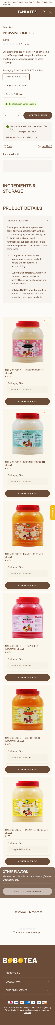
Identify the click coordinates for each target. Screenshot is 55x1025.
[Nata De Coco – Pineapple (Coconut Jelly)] (27, 801)
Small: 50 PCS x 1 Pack (16, 76)
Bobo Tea (8, 27)
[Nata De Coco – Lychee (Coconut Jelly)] (27, 341)
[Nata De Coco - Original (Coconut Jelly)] (27, 433)
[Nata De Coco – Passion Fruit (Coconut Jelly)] (27, 709)
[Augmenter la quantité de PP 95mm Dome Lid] (18, 115)
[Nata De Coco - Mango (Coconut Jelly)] (27, 525)
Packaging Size (15, 383)
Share (9, 146)
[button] (36, 12)
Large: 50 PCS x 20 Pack (17, 85)
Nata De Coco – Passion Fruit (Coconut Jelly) (22, 739)
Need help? (47, 146)
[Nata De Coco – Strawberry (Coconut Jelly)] (27, 617)
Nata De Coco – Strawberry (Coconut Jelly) (21, 647)
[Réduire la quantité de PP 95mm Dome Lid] (6, 115)
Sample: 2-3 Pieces (14, 94)
